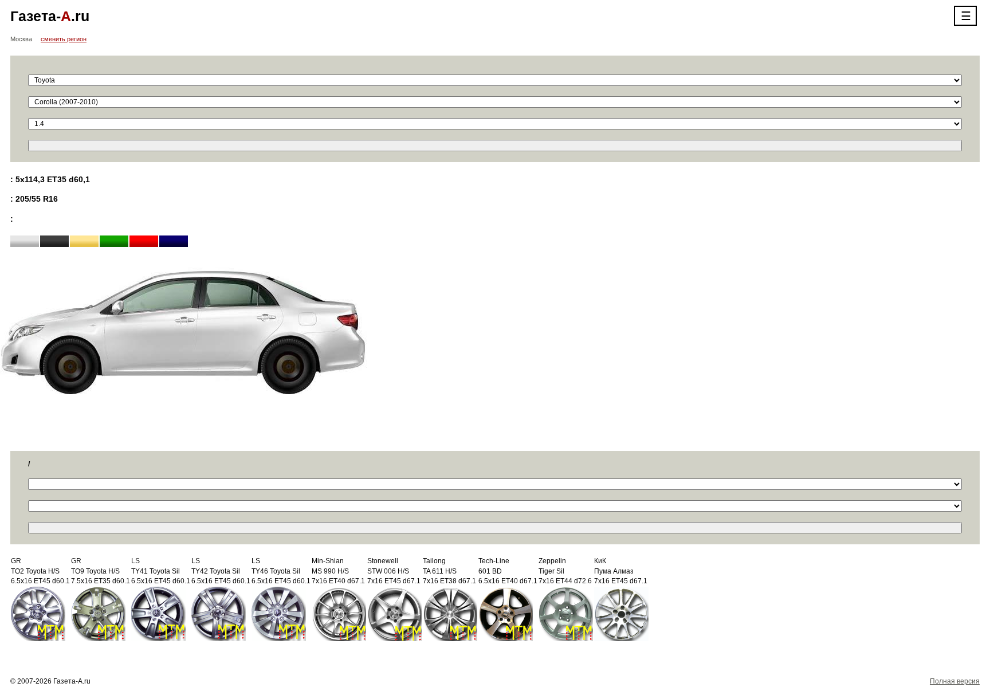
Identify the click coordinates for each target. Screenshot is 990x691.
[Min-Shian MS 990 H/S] (339, 613)
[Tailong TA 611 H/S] (450, 613)
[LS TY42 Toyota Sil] (218, 613)
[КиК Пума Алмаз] (621, 613)
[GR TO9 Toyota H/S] (98, 613)
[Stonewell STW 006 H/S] (394, 613)
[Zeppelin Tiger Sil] (566, 613)
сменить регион (64, 39)
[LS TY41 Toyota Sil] (158, 613)
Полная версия (955, 681)
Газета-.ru (49, 16)
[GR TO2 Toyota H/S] (38, 613)
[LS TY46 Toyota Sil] (279, 613)
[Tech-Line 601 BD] (505, 613)
